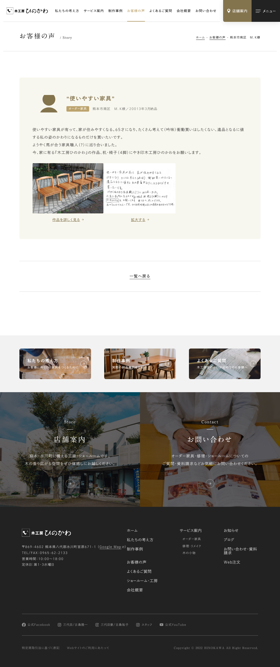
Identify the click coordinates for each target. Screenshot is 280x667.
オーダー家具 (191, 539)
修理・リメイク (191, 546)
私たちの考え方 (67, 11)
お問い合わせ (206, 11)
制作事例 (115, 11)
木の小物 (189, 553)
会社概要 (184, 11)
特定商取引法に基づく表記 (41, 648)
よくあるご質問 (160, 11)
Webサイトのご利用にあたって (88, 648)
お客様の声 (136, 11)
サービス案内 (94, 11)
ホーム (200, 37)
